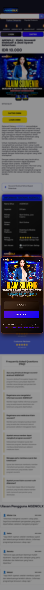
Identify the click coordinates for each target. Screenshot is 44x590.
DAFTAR (21, 314)
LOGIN (21, 305)
